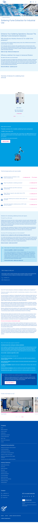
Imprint (2, 515)
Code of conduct (4, 431)
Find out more (6, 141)
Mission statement (4, 429)
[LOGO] (4, 2)
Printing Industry (4, 482)
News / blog (3, 438)
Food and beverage (4, 475)
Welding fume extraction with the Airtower (8, 447)
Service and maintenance (5, 440)
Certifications (3, 433)
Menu (35, 2)
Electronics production (5, 473)
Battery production (4, 468)
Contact (2, 441)
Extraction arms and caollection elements (8, 459)
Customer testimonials (5, 436)
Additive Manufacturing (5, 464)
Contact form (30, 2)
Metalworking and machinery (6, 478)
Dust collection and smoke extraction (7, 452)
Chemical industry (4, 471)
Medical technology (4, 477)
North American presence (5, 434)
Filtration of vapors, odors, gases (6, 454)
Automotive (3, 466)
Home (2, 427)
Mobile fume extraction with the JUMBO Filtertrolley (8, 457)
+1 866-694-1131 (6, 277)
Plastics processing (4, 480)
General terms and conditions (15, 515)
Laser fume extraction (5, 449)
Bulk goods (3, 470)
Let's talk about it (10, 382)
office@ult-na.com (6, 279)
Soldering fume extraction (5, 451)
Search (33, 2)
